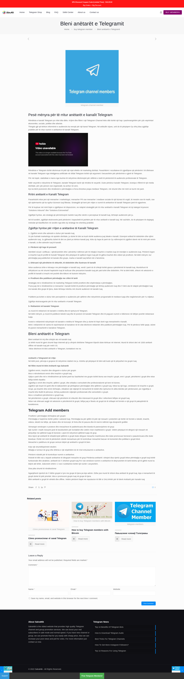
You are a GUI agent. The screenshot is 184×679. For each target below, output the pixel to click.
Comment (33, 565)
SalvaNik (39, 669)
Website (116, 589)
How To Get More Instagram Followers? (112, 645)
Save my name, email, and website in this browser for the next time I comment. (64, 598)
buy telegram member (83, 29)
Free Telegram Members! (92, 676)
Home (66, 29)
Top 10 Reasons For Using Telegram (110, 651)
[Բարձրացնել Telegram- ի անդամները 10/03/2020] (178, 670)
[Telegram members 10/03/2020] (6, 670)
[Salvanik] (8, 12)
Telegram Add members (48, 410)
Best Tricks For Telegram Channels (110, 639)
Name (31, 589)
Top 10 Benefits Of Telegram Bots (109, 627)
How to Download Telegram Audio (109, 633)
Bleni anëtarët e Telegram (48, 334)
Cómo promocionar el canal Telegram (47, 538)
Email (74, 589)
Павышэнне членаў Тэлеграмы (131, 533)
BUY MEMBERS (173, 12)
